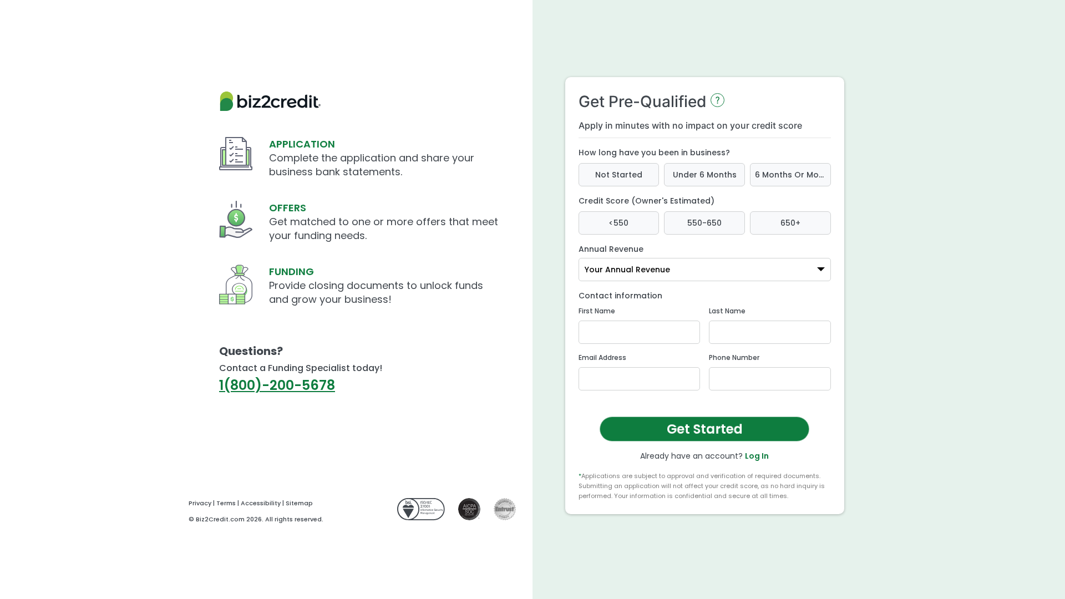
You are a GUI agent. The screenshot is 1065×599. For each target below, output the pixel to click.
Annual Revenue (611, 249)
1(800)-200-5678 (277, 385)
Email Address (602, 357)
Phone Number (734, 357)
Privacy (200, 503)
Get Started (704, 429)
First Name (597, 311)
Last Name (727, 311)
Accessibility (261, 503)
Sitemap (299, 503)
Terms (226, 503)
